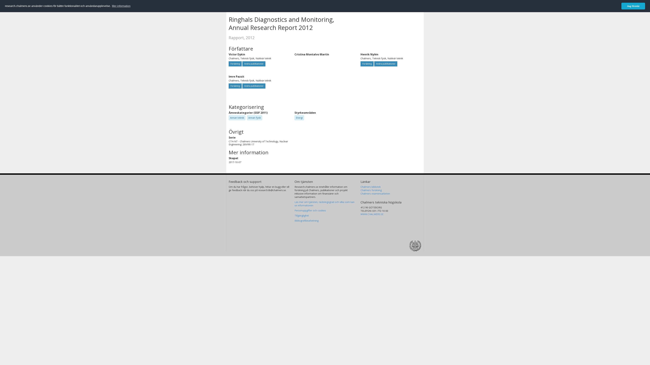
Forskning (235, 63)
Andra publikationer (254, 63)
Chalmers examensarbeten (375, 193)
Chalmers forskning (371, 190)
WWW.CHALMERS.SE (372, 214)
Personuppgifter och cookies (310, 210)
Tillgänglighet (302, 215)
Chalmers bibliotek (371, 186)
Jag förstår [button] (633, 6)
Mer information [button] (121, 6)
